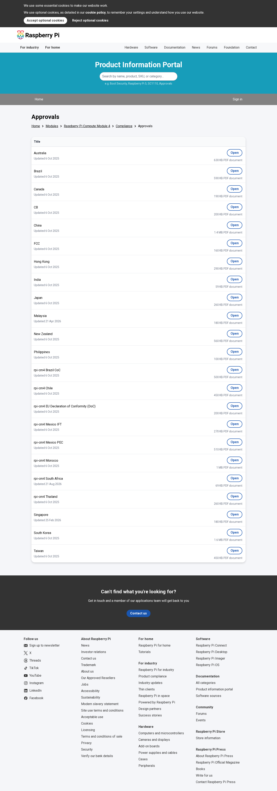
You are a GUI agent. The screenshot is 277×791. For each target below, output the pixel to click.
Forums (212, 47)
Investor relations (93, 652)
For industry (29, 47)
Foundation (231, 47)
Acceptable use (92, 717)
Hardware (131, 47)
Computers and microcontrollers (161, 733)
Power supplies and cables (157, 753)
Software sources (208, 696)
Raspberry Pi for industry (156, 670)
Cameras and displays (154, 740)
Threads (35, 660)
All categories (206, 683)
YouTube (35, 675)
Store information (208, 738)
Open (236, 153)
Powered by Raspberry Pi (156, 702)
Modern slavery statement (99, 704)
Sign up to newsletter (44, 645)
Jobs (84, 684)
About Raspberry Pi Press (214, 756)
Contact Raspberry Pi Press (215, 782)
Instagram (36, 683)
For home (52, 47)
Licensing (88, 730)
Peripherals (146, 766)
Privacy (86, 743)
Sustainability (90, 697)
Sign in (237, 99)
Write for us (204, 775)
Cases (143, 759)
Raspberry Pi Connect (211, 645)
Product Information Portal (138, 65)
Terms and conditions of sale (101, 736)
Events (201, 720)
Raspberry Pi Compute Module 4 (87, 126)
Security (87, 749)
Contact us (138, 613)
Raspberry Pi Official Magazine (218, 762)
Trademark (88, 665)
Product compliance (152, 676)
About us (87, 671)
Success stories (150, 715)
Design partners (149, 709)
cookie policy (95, 12)
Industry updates (150, 683)
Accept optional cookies (45, 20)
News (196, 47)
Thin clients (146, 689)
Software (151, 47)
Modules (52, 126)
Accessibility (90, 691)
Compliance (124, 126)
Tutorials (144, 652)
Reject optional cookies (90, 20)
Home (39, 99)
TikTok (34, 668)
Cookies (87, 723)
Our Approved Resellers (98, 678)
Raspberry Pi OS (207, 665)
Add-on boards (149, 746)
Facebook (36, 698)
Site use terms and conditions (102, 710)
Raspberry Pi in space (154, 696)
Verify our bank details (97, 756)
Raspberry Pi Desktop (211, 652)
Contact (251, 47)
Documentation (174, 47)
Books (200, 769)
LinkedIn (35, 690)
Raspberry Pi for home (154, 645)
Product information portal (214, 689)
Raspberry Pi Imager (210, 658)
